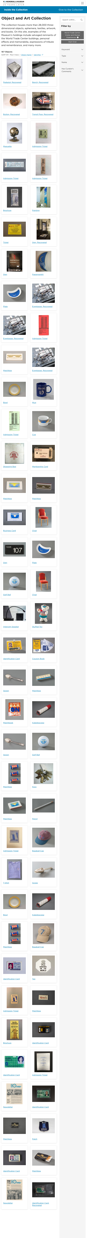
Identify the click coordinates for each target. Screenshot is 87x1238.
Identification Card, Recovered (40, 1204)
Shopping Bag (9, 467)
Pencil (34, 819)
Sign (5, 274)
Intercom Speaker (11, 627)
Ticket (5, 242)
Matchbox (7, 370)
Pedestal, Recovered (12, 82)
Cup (34, 435)
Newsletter (8, 1107)
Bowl (5, 403)
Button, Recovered (11, 114)
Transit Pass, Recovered (42, 114)
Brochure (7, 210)
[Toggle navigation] (82, 3)
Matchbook (8, 723)
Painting (36, 210)
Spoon (6, 691)
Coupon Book (38, 659)
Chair (34, 531)
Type (64, 56)
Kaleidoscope (38, 723)
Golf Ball (7, 595)
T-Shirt (6, 883)
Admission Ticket (39, 146)
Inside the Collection (16, 9)
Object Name (26, 55)
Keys (34, 787)
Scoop (35, 883)
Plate (5, 306)
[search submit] (81, 20)
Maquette (7, 146)
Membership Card (40, 467)
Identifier (37, 55)
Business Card (9, 531)
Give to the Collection (71, 9)
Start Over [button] (72, 42)
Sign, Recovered (39, 242)
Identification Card (11, 659)
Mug (34, 403)
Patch (34, 1139)
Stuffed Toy (37, 627)
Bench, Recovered (40, 82)
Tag (33, 979)
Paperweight (38, 274)
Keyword (66, 49)
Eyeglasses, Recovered (42, 306)
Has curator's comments (68, 70)
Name (64, 62)
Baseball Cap (38, 851)
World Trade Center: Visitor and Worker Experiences (72, 35)
